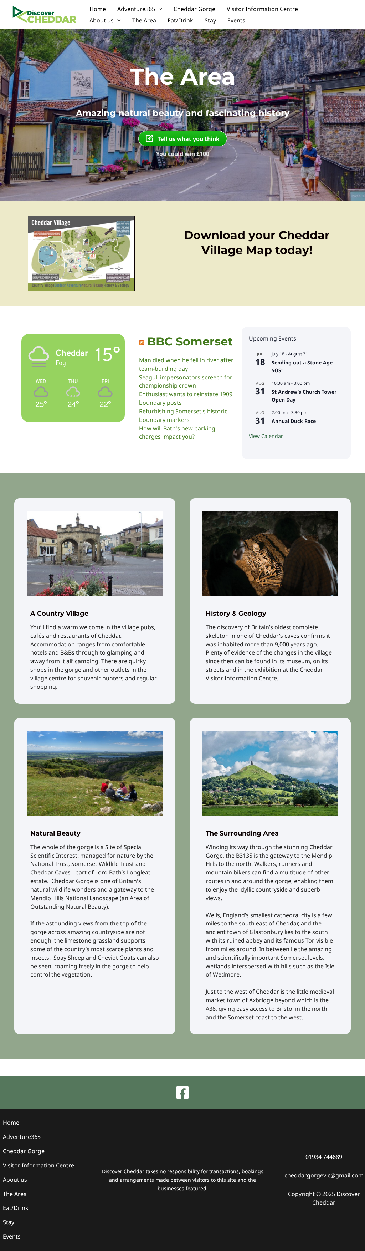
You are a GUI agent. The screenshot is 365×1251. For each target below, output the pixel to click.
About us (101, 20)
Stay (210, 20)
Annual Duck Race (294, 421)
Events (236, 20)
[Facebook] (182, 1092)
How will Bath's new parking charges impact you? (177, 432)
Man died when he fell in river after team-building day (186, 364)
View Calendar (266, 436)
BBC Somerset (190, 341)
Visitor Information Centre (262, 9)
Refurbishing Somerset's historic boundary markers (183, 415)
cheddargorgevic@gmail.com (324, 1175)
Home (97, 9)
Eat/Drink (180, 20)
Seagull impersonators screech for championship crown (185, 381)
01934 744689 (323, 1157)
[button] (347, 14)
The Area (144, 20)
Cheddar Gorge (194, 9)
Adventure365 (136, 9)
